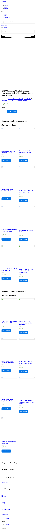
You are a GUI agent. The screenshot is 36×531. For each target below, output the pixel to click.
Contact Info (6, 509)
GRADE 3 (5, 100)
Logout (7, 518)
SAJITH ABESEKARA (15, 100)
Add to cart (12, 111)
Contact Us (7, 8)
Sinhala (21, 99)
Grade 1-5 (11, 99)
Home (6, 5)
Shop (5, 7)
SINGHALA (26, 100)
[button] (18, 11)
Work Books (27, 99)
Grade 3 (16, 99)
